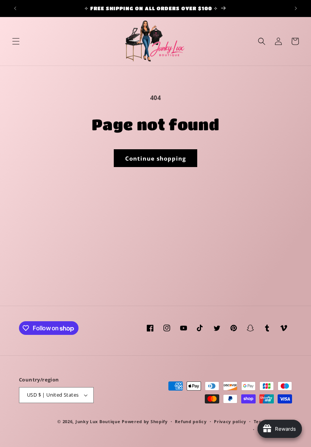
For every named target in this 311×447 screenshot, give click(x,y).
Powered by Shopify (145, 421)
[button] (16, 41)
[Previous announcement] (15, 8)
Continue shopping (155, 158)
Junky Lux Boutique (98, 421)
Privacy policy (230, 421)
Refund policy (190, 421)
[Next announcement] (295, 8)
